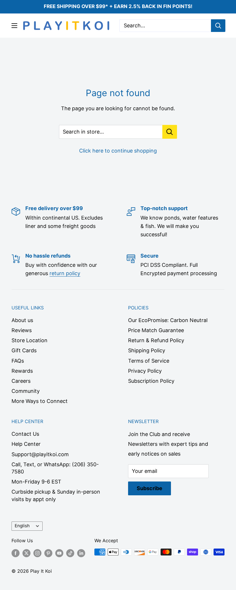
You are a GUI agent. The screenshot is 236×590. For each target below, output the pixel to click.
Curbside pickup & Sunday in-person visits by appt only (56, 495)
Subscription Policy (151, 381)
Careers (21, 381)
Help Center (26, 444)
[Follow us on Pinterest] (48, 553)
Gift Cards (24, 350)
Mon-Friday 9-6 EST (36, 482)
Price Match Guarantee (156, 330)
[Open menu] (14, 25)
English (22, 525)
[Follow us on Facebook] (16, 553)
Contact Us (25, 434)
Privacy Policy (145, 371)
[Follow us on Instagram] (37, 553)
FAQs (18, 361)
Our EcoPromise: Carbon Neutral (168, 320)
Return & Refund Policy (156, 340)
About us (22, 320)
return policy (65, 273)
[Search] (218, 25)
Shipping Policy (146, 350)
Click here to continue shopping (118, 151)
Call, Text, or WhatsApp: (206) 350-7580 (55, 468)
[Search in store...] (169, 132)
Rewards (22, 371)
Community (26, 391)
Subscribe (149, 488)
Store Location (29, 340)
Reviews (22, 330)
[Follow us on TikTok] (70, 553)
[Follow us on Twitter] (26, 553)
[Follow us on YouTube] (59, 553)
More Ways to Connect (40, 401)
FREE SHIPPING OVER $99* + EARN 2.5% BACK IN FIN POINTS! (118, 6)
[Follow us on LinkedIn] (81, 553)
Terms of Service (148, 361)
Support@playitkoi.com (40, 454)
